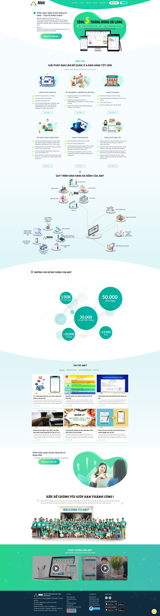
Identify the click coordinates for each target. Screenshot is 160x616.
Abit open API (70, 605)
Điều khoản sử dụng (94, 599)
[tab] (62, 370)
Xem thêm (47, 112)
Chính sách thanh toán (94, 605)
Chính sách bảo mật (94, 601)
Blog (68, 601)
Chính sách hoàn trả (94, 603)
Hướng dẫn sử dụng (71, 599)
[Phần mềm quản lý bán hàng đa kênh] (37, 3)
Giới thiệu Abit (92, 597)
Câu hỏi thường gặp (71, 603)
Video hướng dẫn (71, 597)
